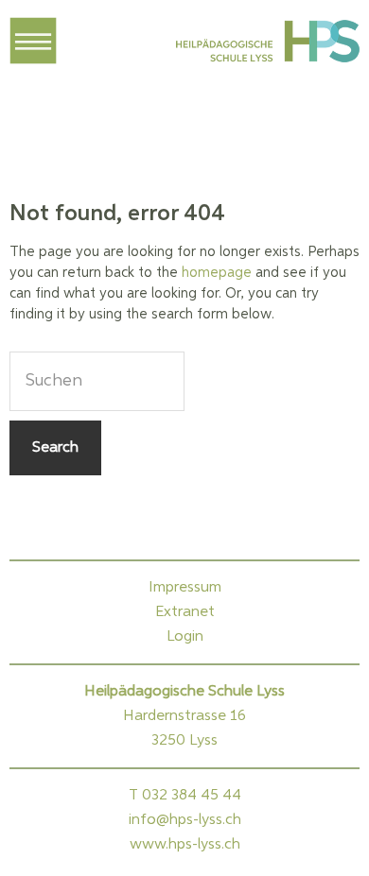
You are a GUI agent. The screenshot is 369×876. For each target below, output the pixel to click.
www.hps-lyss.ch (185, 844)
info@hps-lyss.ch (185, 820)
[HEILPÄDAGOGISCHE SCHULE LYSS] (266, 45)
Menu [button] (33, 40)
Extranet (185, 612)
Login (185, 636)
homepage (217, 273)
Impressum (185, 587)
